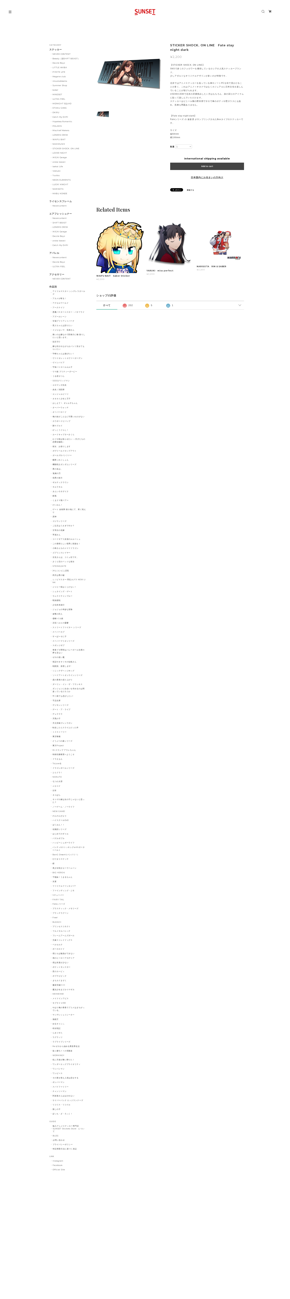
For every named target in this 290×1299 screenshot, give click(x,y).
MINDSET (57, 94)
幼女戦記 (57, 1028)
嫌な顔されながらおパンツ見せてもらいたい (69, 347)
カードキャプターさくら (64, 434)
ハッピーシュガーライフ (64, 842)
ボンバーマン (59, 1082)
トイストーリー (60, 732)
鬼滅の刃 (57, 473)
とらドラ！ (58, 772)
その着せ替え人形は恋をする (66, 1078)
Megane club (59, 76)
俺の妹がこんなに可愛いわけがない (69, 416)
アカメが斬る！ (60, 298)
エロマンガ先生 (60, 385)
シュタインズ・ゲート (63, 591)
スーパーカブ (59, 632)
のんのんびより (60, 816)
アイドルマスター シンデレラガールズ (69, 292)
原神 (55, 516)
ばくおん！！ (59, 825)
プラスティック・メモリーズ (67, 908)
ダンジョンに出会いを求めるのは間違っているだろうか (69, 690)
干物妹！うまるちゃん (63, 877)
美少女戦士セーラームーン (65, 868)
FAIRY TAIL (58, 899)
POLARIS (57, 126)
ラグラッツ (58, 1037)
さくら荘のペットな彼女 (64, 561)
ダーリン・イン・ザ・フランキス (68, 684)
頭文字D (56, 342)
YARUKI (57, 171)
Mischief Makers (61, 130)
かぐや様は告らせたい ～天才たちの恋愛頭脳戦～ (69, 440)
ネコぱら (57, 795)
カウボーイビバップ (62, 421)
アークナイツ (59, 307)
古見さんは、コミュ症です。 (66, 557)
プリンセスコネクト (62, 926)
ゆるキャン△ (59, 1024)
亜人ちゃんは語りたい (63, 325)
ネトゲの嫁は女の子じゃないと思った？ (69, 800)
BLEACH (57, 922)
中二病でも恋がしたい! (63, 696)
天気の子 (57, 718)
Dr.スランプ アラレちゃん (64, 750)
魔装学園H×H (59, 985)
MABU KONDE (60, 193)
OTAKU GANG (60, 108)
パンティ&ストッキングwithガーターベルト (69, 848)
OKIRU (56, 112)
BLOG (56, 1136)
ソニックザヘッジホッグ (64, 670)
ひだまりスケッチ (61, 859)
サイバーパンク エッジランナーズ (68, 1100)
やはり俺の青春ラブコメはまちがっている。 (69, 1009)
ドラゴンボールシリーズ (64, 768)
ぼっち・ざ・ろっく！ (63, 1114)
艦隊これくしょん (61, 460)
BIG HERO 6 (59, 872)
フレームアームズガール (64, 935)
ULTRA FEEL (59, 99)
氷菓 (55, 881)
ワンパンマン (59, 1069)
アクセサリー (56, 274)
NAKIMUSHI (59, 144)
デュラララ (58, 714)
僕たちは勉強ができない (64, 953)
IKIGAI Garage (60, 157)
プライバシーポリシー (63, 1144)
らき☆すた (58, 1033)
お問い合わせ (59, 1140)
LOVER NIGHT (60, 153)
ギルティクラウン (61, 482)
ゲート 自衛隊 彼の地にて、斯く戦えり (69, 510)
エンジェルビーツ (61, 394)
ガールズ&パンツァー (62, 455)
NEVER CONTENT (62, 54)
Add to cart (207, 166)
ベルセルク (58, 944)
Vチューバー (58, 895)
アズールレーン (60, 316)
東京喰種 (57, 736)
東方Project (58, 745)
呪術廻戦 (57, 600)
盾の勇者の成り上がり (63, 680)
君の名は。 (58, 469)
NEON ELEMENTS (62, 180)
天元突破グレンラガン (63, 723)
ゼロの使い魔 (59, 657)
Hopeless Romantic (62, 121)
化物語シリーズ (60, 829)
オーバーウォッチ (61, 407)
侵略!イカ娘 (58, 618)
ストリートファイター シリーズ (67, 627)
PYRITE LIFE (59, 72)
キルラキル (58, 487)
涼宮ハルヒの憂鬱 (61, 623)
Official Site (59, 1169)
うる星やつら (59, 376)
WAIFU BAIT (60, 139)
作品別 (53, 286)
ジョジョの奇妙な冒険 (63, 609)
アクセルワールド (61, 303)
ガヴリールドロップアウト (65, 451)
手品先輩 (57, 700)
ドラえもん (58, 759)
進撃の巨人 (58, 614)
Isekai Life (58, 166)
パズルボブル (59, 838)
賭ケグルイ (58, 425)
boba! (55, 90)
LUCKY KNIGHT (60, 184)
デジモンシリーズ (61, 705)
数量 (172, 147)
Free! (55, 917)
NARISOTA (58, 189)
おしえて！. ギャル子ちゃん (65, 403)
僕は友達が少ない (61, 962)
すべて (107, 305)
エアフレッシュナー (60, 213)
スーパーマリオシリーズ (64, 641)
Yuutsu (56, 175)
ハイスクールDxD (61, 820)
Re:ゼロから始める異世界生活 (66, 1046)
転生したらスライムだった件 (66, 727)
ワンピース (58, 1073)
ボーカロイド (59, 949)
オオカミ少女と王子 (62, 398)
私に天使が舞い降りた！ (64, 1060)
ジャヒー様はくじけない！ (65, 587)
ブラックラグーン (61, 913)
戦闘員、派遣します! (62, 666)
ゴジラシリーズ (60, 521)
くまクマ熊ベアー (61, 500)
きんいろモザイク (61, 491)
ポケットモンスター (62, 967)
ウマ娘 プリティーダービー (65, 371)
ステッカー (55, 49)
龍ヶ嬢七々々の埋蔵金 (63, 1051)
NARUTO (57, 777)
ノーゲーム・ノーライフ (64, 807)
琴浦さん (57, 535)
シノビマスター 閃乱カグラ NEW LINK (69, 581)
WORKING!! (58, 1055)
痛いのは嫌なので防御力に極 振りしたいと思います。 (69, 336)
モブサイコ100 (59, 1003)
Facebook (58, 1165)
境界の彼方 (58, 478)
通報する (190, 190)
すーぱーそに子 (60, 636)
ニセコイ (57, 786)
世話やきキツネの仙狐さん (65, 662)
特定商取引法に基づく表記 (65, 1149)
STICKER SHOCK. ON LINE (66, 148)
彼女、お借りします (62, 446)
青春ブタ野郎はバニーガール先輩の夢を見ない (69, 651)
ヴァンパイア (59, 362)
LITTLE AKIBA (60, 67)
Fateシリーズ (59, 904)
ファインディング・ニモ (64, 890)
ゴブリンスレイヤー (62, 552)
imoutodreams (60, 81)
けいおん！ (58, 505)
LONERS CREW (60, 135)
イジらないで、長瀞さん (64, 330)
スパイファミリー (61, 1087)
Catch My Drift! (60, 117)
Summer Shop (60, 85)
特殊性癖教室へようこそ (64, 754)
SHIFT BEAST (60, 223)
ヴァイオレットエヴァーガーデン (68, 358)
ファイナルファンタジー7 (64, 886)
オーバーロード (60, 412)
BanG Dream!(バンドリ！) (65, 854)
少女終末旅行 (59, 605)
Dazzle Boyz (59, 63)
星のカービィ (59, 971)
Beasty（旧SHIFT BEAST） (66, 58)
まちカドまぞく (60, 980)
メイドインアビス (61, 998)
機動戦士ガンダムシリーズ (65, 464)
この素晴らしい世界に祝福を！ (67, 543)
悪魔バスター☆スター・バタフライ (69, 312)
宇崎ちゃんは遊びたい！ (64, 353)
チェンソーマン (60, 1091)
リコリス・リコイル (62, 1104)
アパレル (54, 253)
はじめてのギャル (61, 834)
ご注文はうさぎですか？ (64, 525)
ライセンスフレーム (60, 201)
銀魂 (55, 496)
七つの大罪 (58, 781)
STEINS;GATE (59, 566)
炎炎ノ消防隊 (59, 389)
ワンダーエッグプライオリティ (67, 1064)
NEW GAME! (59, 811)
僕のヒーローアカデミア (64, 958)
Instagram (58, 1161)
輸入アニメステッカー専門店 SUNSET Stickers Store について (68, 1129)
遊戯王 (56, 1019)
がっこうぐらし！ (61, 430)
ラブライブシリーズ (62, 1042)
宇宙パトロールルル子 (63, 367)
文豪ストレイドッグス (63, 940)
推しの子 (57, 1109)
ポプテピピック (60, 976)
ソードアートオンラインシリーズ (68, 675)
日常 (55, 790)
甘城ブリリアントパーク (64, 321)
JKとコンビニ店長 (61, 570)
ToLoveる (57, 763)
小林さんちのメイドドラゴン (66, 548)
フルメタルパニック (62, 931)
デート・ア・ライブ (62, 709)
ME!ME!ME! (58, 994)
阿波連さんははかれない (64, 1096)
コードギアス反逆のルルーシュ (67, 539)
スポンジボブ (59, 645)
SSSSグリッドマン (61, 380)
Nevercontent (60, 206)
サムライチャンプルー (63, 596)
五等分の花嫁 (59, 530)
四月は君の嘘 (59, 575)
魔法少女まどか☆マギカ (64, 989)
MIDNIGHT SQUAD (62, 103)
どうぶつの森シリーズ (63, 741)
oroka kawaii (59, 162)
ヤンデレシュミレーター (64, 1015)
